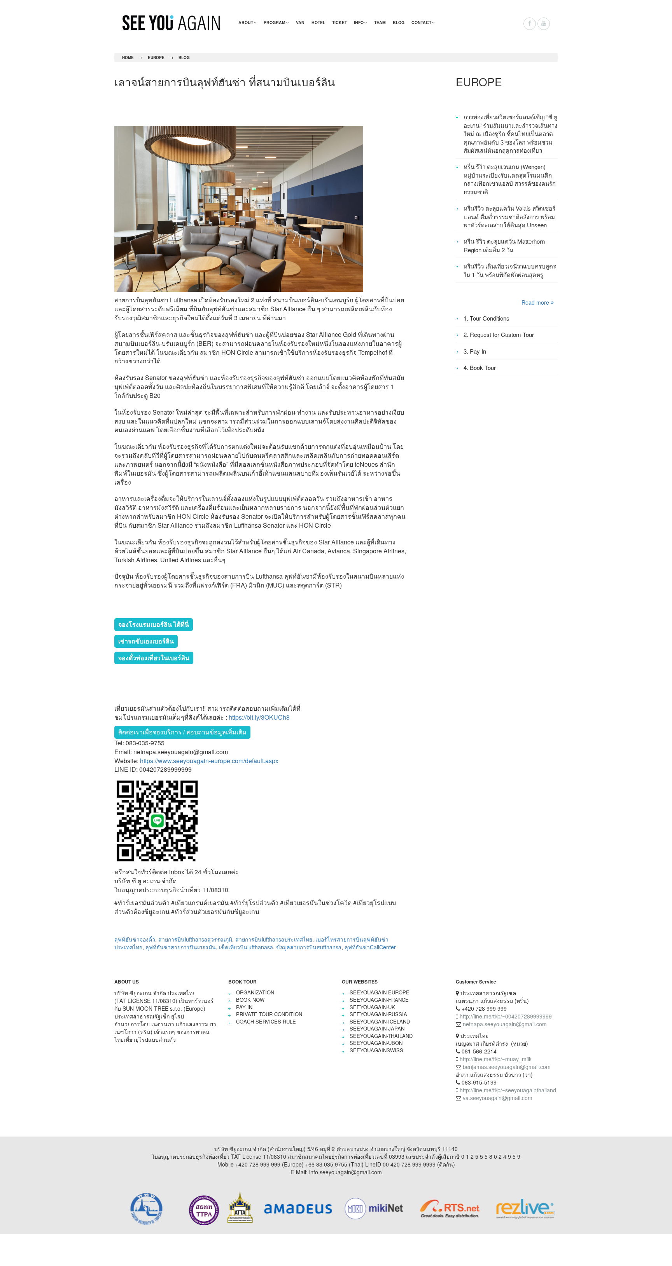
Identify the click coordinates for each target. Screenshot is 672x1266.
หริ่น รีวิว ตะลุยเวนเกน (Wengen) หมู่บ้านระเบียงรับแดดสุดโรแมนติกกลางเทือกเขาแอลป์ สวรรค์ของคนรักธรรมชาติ (510, 178)
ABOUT (245, 22)
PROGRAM (274, 22)
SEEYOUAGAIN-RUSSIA (378, 1014)
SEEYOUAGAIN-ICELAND (380, 1021)
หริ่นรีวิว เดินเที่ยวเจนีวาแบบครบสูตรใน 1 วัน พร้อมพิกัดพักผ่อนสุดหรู (510, 270)
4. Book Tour (480, 367)
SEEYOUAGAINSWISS (376, 1050)
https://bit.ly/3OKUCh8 (259, 717)
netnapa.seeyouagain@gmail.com (505, 1024)
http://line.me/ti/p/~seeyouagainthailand (508, 1090)
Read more (536, 302)
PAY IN (244, 1007)
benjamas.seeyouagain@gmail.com (507, 1067)
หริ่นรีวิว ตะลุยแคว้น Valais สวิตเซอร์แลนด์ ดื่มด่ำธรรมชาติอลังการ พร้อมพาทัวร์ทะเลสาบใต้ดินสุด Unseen (509, 216)
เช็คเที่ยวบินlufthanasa (246, 947)
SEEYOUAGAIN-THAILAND (381, 1035)
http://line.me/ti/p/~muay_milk (496, 1059)
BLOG (398, 22)
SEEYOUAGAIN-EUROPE (380, 992)
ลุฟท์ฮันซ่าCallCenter (370, 947)
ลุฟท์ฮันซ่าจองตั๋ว (134, 939)
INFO (359, 22)
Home (128, 57)
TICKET (339, 22)
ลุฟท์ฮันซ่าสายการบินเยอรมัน (180, 947)
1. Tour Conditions (486, 318)
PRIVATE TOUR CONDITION (269, 1014)
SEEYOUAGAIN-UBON (376, 1042)
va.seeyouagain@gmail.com (497, 1098)
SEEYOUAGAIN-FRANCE (379, 999)
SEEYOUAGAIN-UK (372, 1007)
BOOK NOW (250, 999)
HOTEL (318, 22)
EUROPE (156, 57)
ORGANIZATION (255, 992)
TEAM (380, 22)
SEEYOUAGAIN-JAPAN (377, 1028)
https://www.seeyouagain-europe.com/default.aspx (209, 760)
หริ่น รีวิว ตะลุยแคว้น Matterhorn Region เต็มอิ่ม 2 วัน (504, 245)
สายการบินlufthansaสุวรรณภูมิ (195, 939)
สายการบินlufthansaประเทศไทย (273, 939)
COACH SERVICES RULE (266, 1021)
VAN (300, 22)
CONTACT (421, 22)
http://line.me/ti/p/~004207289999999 (506, 1016)
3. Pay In (475, 351)
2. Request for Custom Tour (499, 334)
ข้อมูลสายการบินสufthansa (308, 947)
